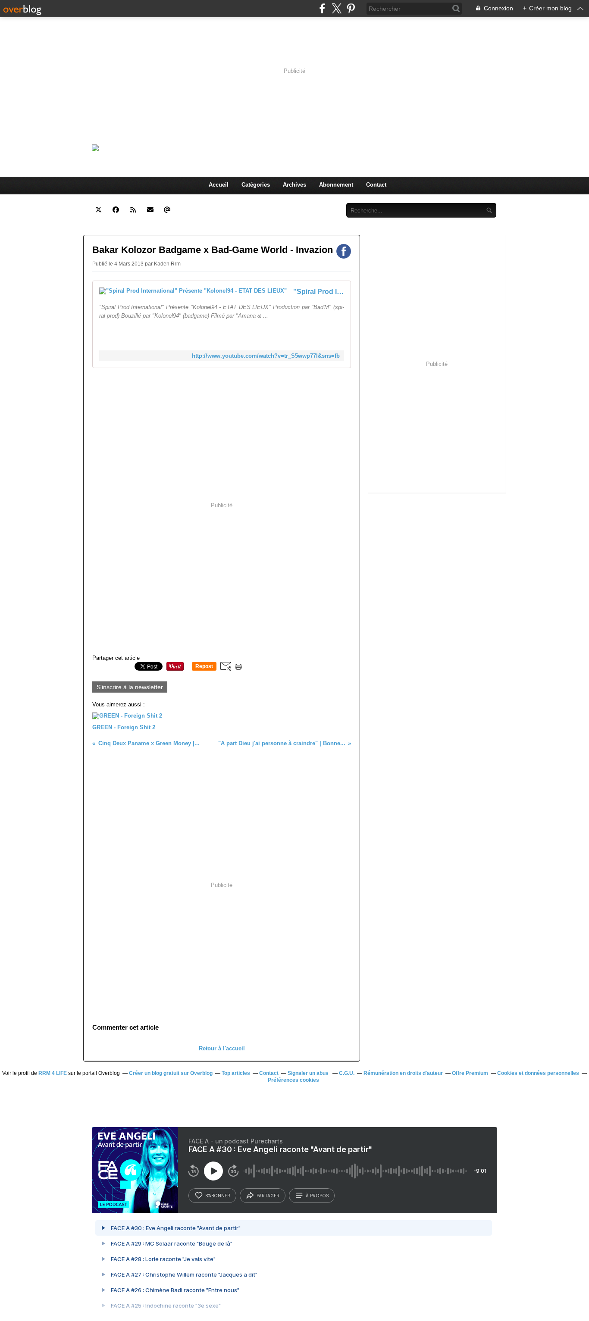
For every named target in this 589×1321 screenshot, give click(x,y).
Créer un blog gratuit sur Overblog (171, 1073)
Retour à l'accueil (222, 1048)
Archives (294, 184)
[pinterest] (350, 8)
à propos (317, 1195)
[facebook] (322, 8)
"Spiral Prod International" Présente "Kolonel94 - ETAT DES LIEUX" (318, 291)
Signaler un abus (309, 1073)
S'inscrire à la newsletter (130, 687)
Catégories (255, 184)
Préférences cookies (293, 1080)
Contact (376, 184)
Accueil (219, 184)
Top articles (236, 1073)
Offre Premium (470, 1073)
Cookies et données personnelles (538, 1073)
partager (268, 1195)
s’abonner (217, 1195)
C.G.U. (346, 1073)
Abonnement (336, 184)
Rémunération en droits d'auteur (403, 1073)
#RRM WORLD (198, 147)
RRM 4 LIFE (52, 1073)
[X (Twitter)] (336, 8)
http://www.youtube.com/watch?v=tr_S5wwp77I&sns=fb (266, 356)
